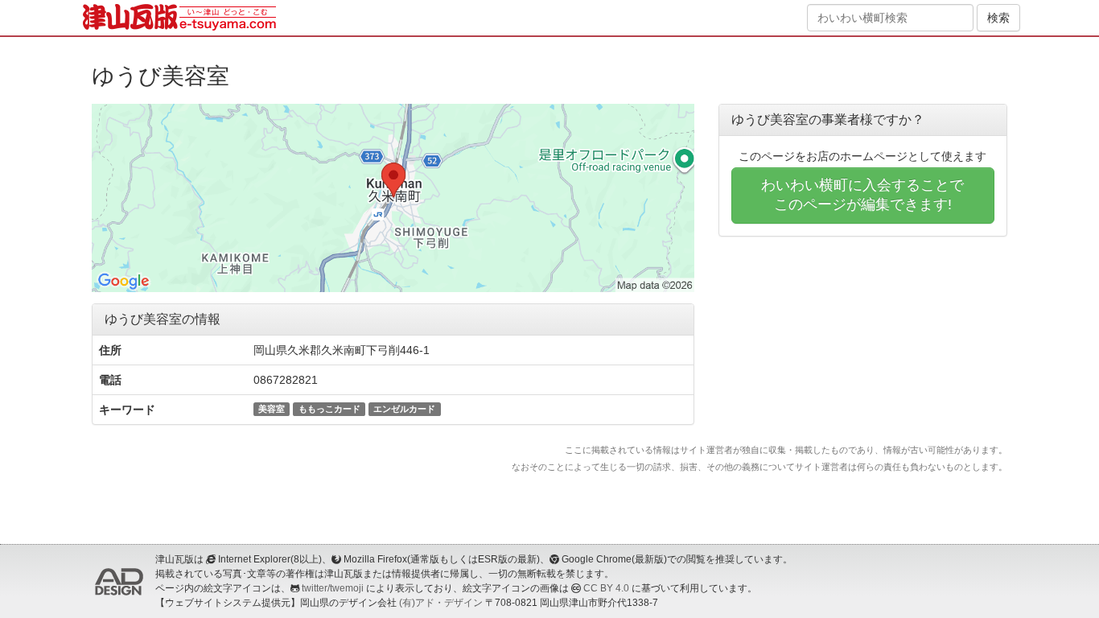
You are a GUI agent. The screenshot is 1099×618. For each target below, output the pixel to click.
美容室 (271, 409)
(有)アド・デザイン (441, 602)
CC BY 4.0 (606, 588)
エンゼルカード (404, 409)
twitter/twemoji (333, 588)
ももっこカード (329, 409)
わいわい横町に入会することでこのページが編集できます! (862, 194)
